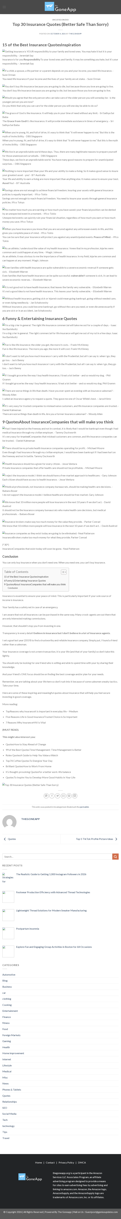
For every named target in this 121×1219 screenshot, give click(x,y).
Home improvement (13, 1053)
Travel (5, 1137)
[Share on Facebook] (52, 795)
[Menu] (4, 7)
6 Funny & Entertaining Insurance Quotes (25, 580)
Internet (6, 1059)
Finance (6, 1016)
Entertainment (10, 1010)
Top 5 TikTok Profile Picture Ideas (95, 838)
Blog (5, 980)
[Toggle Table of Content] (62, 572)
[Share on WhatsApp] (46, 795)
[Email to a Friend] (63, 795)
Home (38, 1162)
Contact (50, 1162)
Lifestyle (7, 1065)
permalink (84, 807)
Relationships (9, 1101)
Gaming (6, 1041)
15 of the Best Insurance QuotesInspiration (26, 576)
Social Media (9, 1113)
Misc (5, 1077)
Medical (6, 1071)
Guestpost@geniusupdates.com (101, 1212)
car (4, 992)
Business (7, 986)
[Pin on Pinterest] (69, 795)
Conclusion (13, 588)
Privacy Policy (66, 1162)
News (5, 1083)
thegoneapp (75, 34)
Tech (5, 1119)
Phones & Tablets (11, 1089)
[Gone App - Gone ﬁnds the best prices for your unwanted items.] (60, 7)
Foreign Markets (11, 1035)
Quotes (11, 838)
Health (6, 1047)
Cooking (7, 1004)
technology (8, 1125)
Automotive (8, 974)
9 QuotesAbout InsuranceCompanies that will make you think (35, 584)
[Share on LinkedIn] (74, 795)
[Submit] (115, 857)
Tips (4, 1131)
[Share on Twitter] (57, 795)
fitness (6, 1022)
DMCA (82, 1162)
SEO (4, 1107)
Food (5, 1028)
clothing (6, 998)
